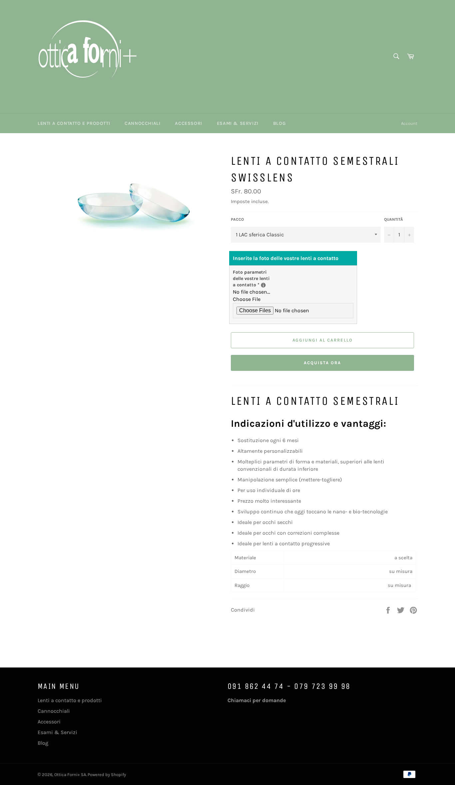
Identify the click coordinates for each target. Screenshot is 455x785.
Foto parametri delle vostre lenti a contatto (254, 278)
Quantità (393, 219)
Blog (279, 123)
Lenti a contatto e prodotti (74, 123)
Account (409, 123)
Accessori (188, 123)
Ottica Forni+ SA (70, 774)
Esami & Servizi (237, 123)
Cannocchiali (142, 123)
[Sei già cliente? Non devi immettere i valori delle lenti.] (263, 285)
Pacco (237, 219)
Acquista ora (322, 362)
